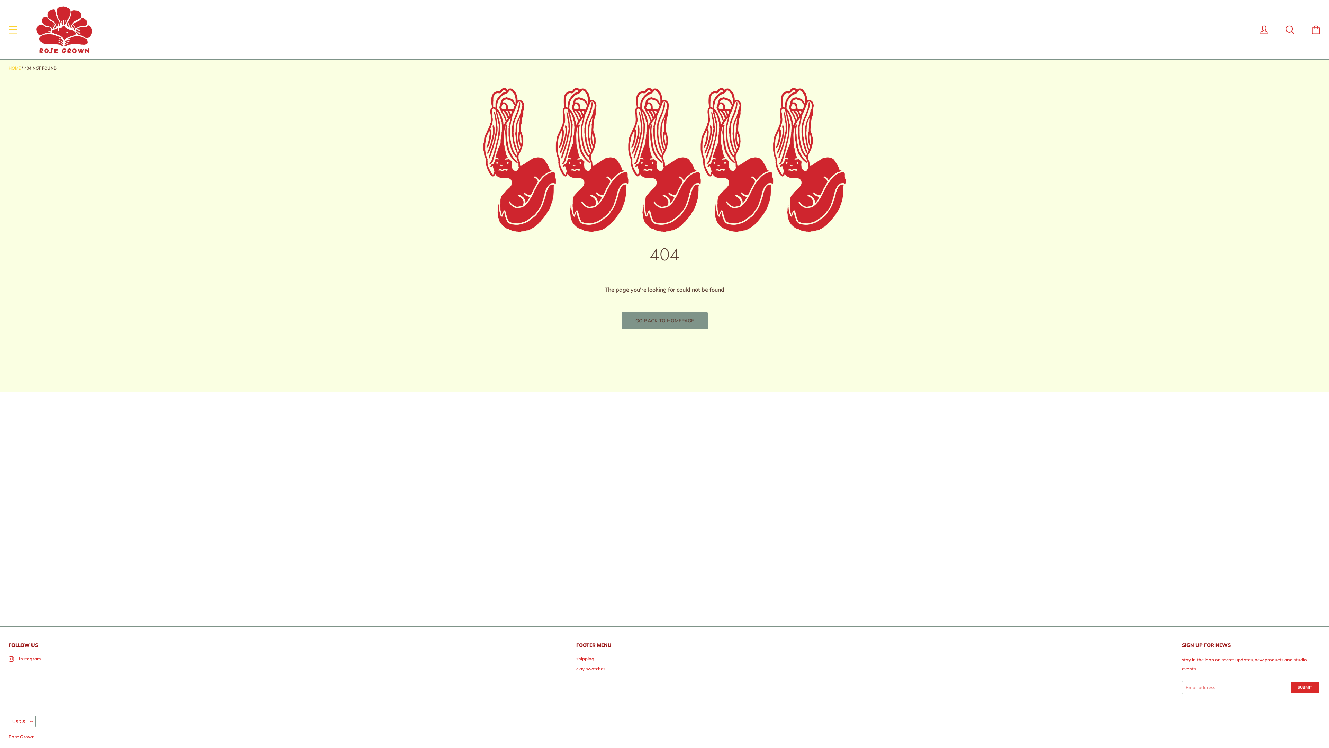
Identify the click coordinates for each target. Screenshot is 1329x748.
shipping (585, 658)
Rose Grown (22, 736)
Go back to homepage (664, 321)
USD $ (18, 721)
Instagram (30, 658)
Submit (1305, 687)
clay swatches (590, 668)
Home (15, 68)
